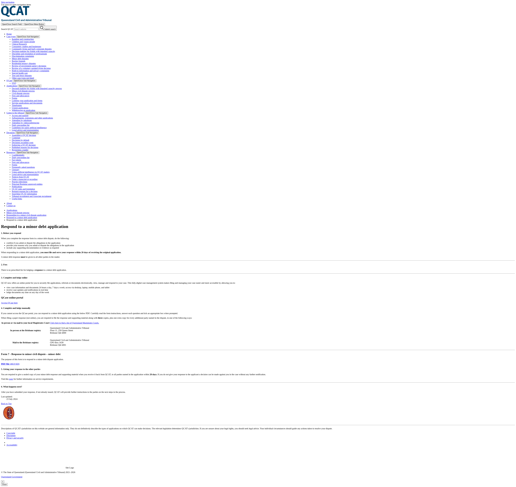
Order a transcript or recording (24, 179)
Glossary (15, 169)
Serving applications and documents (27, 103)
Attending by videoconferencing (25, 123)
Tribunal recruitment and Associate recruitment (31, 196)
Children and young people (23, 42)
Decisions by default (20, 140)
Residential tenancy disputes (24, 63)
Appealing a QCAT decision (24, 135)
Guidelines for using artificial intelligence (29, 127)
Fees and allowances (20, 96)
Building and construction (23, 39)
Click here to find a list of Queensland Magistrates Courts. (74, 323)
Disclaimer (11, 435)
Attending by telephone (22, 120)
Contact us (10, 206)
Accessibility (11, 445)
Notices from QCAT (20, 177)
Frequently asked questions (23, 167)
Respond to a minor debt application (21, 217)
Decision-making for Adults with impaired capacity (33, 51)
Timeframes (17, 105)
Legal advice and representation (25, 130)
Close (4, 485)
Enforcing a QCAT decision (24, 145)
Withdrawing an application (23, 110)
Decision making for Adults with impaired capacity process (37, 88)
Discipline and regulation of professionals (29, 54)
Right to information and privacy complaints (30, 71)
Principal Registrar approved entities (27, 184)
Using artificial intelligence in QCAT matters (31, 172)
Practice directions (19, 182)
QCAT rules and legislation (23, 189)
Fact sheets (16, 160)
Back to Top (6, 403)
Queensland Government (11, 477)
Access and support (20, 115)
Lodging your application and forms (27, 100)
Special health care (20, 73)
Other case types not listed (23, 78)
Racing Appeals (18, 61)
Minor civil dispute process (23, 91)
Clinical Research (19, 44)
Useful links (17, 199)
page (11, 379)
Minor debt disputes (20, 58)
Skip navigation (7, 2)
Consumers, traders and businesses (26, 46)
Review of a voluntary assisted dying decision (31, 68)
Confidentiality (18, 155)
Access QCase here (9, 303)
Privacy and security (15, 438)
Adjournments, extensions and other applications (32, 118)
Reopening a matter (20, 150)
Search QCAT (7, 29)
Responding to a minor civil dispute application (26, 215)
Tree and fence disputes (22, 75)
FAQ (14, 83)
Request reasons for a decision (24, 191)
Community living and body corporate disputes (32, 49)
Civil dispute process (20, 93)
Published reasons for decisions (25, 147)
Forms (14, 98)
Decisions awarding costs (22, 142)
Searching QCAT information (24, 194)
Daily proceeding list (20, 125)
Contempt (16, 138)
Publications (17, 186)
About (9, 203)
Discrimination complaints (23, 56)
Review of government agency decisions (29, 66)
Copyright (10, 433)
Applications (11, 210)
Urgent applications (20, 108)
